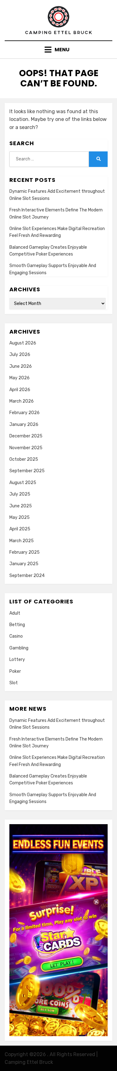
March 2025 (21, 540)
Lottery (17, 659)
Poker (15, 671)
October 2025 (23, 459)
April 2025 (19, 529)
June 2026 (20, 366)
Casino (16, 636)
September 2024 (27, 575)
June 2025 (20, 506)
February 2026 (24, 412)
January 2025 (23, 563)
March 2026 (21, 401)
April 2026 (19, 389)
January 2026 (23, 424)
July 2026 (19, 354)
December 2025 (25, 436)
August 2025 (22, 482)
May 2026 (19, 378)
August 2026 (22, 343)
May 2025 (19, 517)
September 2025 (27, 470)
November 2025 (25, 447)
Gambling (18, 648)
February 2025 (24, 552)
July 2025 (19, 494)
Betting (17, 624)
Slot (13, 683)
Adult (14, 613)
